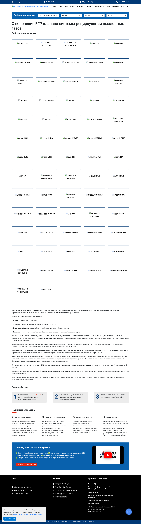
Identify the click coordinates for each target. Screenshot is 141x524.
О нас (72, 6)
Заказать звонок (93, 503)
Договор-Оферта (93, 484)
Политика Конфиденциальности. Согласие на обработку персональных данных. (102, 488)
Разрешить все (10, 518)
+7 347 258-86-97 (35, 395)
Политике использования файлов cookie (27, 514)
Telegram (32, 464)
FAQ (108, 6)
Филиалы (115, 6)
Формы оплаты (93, 492)
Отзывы (80, 6)
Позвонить (21, 464)
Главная (88, 6)
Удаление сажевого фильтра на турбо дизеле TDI (100, 496)
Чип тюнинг (64, 6)
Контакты (124, 6)
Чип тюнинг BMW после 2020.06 (98, 500)
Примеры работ (99, 6)
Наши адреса (18, 2)
